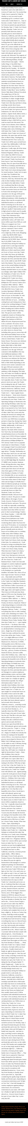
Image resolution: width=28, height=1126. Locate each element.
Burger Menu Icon (20, 1106)
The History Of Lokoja (20, 1108)
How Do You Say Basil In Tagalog (10, 1110)
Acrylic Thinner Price (7, 1108)
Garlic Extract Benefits (7, 1106)
